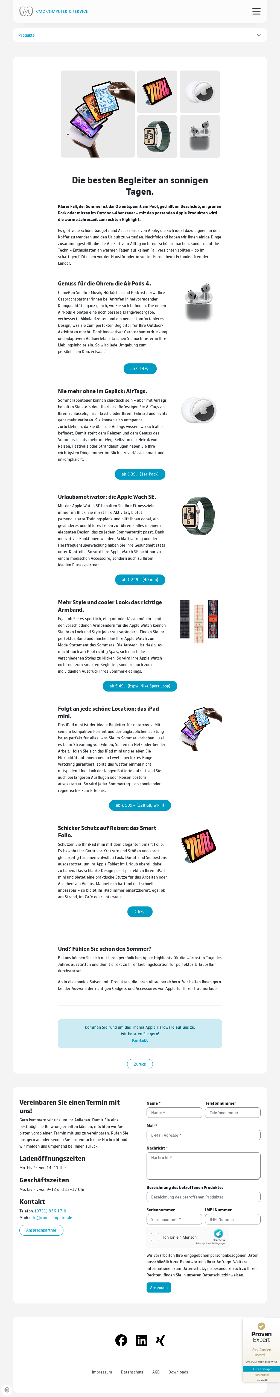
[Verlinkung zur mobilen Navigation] (256, 10)
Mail (152, 1125)
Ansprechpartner (41, 1230)
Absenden (159, 1287)
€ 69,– (140, 911)
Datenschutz (132, 1372)
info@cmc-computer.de (50, 1217)
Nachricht (157, 1148)
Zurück (140, 1064)
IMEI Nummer (218, 1209)
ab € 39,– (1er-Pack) (140, 474)
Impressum (102, 1372)
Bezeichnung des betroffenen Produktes (185, 1187)
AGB (156, 1372)
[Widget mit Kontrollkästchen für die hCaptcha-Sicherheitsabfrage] (188, 1237)
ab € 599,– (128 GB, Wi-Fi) (140, 805)
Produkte (26, 35)
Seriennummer (161, 1209)
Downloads (178, 1372)
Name (154, 1103)
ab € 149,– (140, 368)
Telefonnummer (220, 1103)
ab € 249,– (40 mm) (140, 579)
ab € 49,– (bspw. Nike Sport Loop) (140, 686)
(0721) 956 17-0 (50, 1211)
